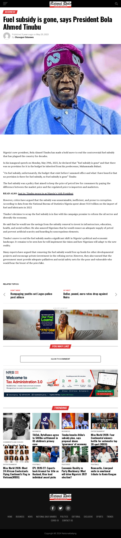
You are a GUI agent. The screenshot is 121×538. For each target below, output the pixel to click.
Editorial (76, 516)
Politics (64, 516)
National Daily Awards (46, 516)
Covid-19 (55, 520)
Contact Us (67, 520)
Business (20, 516)
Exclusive (88, 516)
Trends (110, 516)
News (30, 516)
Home (10, 516)
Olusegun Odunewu (24, 37)
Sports (99, 516)
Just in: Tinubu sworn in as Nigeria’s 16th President (45, 193)
